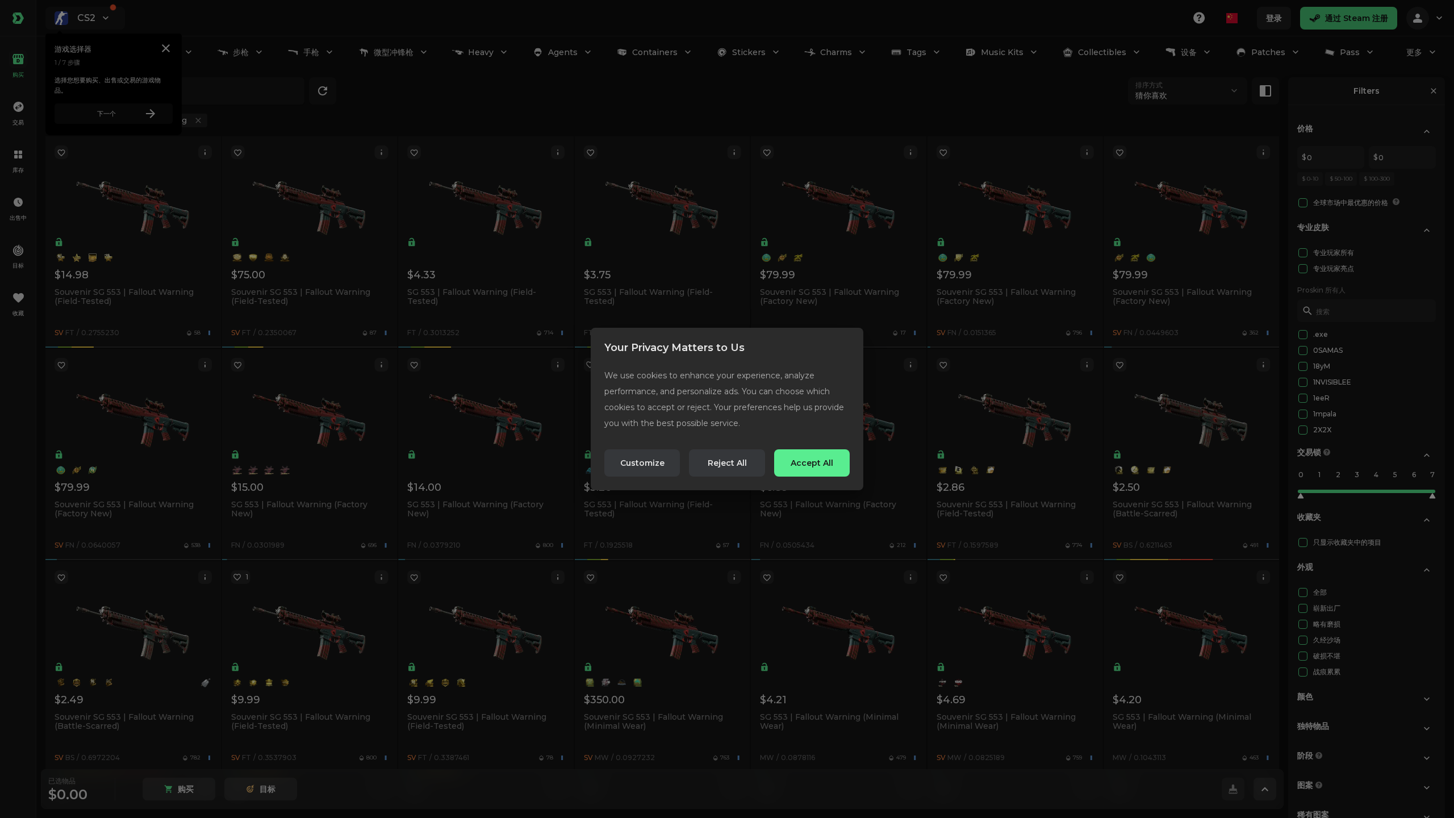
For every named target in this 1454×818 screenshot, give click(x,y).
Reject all (727, 463)
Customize (642, 463)
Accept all (812, 463)
